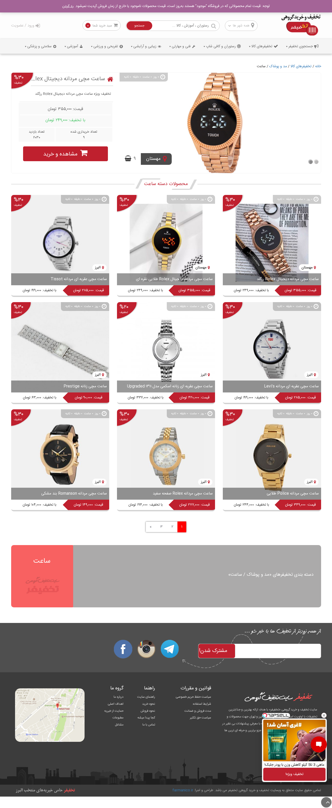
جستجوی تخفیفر (300, 46)
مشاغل (119, 724)
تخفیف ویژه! (294, 774)
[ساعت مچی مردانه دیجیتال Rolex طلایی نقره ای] (166, 243)
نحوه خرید (148, 704)
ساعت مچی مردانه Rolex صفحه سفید (183, 493)
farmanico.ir (182, 790)
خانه (318, 66)
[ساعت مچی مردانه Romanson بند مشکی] (60, 457)
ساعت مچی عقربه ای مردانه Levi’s (291, 386)
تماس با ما (148, 724)
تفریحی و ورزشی (105, 46)
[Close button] (324, 715)
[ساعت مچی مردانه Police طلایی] (272, 457)
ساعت (42, 561)
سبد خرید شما (102, 26)
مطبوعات (118, 717)
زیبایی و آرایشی (144, 46)
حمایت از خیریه (113, 711)
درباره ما (118, 697)
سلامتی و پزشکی (39, 46)
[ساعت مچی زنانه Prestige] (60, 350)
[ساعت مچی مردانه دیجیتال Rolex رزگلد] (220, 123)
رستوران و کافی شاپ (221, 46)
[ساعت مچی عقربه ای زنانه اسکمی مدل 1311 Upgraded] (166, 350)
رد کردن (68, 6)
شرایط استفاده (202, 704)
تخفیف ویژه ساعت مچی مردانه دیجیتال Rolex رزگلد (73, 94)
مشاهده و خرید (60, 154)
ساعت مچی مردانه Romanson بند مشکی (74, 493)
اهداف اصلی (115, 704)
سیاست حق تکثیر (200, 717)
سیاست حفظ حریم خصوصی (193, 697)
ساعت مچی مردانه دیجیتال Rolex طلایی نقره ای (174, 279)
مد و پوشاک (278, 66)
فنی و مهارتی (181, 46)
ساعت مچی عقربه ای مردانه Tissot (79, 279)
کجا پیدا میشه (146, 717)
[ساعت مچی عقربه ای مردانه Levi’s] (272, 350)
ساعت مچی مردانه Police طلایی (293, 493)
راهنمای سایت (146, 697)
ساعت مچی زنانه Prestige (85, 386)
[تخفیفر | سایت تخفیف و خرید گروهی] (301, 25)
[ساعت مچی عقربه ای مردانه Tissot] (60, 243)
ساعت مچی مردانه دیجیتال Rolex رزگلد (68, 79)
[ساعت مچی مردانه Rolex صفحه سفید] (166, 457)
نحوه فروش (148, 711)
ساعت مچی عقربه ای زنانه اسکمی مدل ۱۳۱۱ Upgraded (170, 386)
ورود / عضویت (22, 25)
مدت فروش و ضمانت (197, 711)
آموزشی (72, 46)
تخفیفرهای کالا (261, 46)
